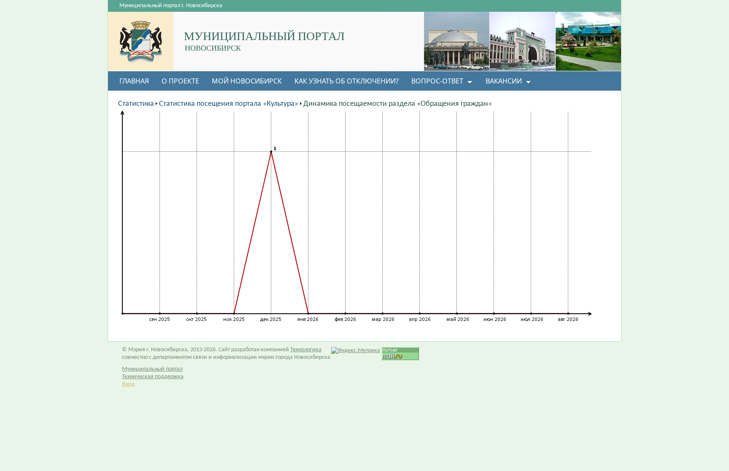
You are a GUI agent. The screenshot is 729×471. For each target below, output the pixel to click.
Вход (128, 384)
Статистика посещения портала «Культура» (228, 104)
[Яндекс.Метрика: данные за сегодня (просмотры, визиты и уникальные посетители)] (355, 351)
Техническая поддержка (153, 377)
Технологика (305, 350)
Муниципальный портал (152, 369)
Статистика (136, 104)
